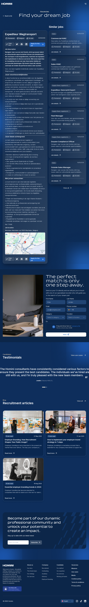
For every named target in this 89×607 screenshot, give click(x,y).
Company (45, 565)
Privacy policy (76, 586)
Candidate (60, 565)
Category (49, 314)
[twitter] (17, 44)
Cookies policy (76, 579)
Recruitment (45, 568)
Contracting (45, 571)
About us (30, 565)
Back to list (8, 16)
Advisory (44, 576)
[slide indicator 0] (42, 387)
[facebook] (22, 44)
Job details (54, 52)
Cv (47, 321)
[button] (69, 310)
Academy (44, 573)
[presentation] (66, 327)
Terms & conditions (77, 582)
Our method (60, 568)
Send (64, 334)
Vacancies (74, 565)
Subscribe (34, 542)
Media (73, 575)
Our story (29, 568)
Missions (74, 568)
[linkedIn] (26, 44)
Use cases (74, 572)
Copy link (10, 44)
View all (66, 188)
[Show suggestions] (63, 317)
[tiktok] (81, 601)
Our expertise (61, 571)
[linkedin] (85, 601)
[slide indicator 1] (45, 387)
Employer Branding (47, 579)
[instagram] (77, 601)
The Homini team (32, 571)
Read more (8, 453)
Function (69, 314)
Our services (30, 576)
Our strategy (30, 573)
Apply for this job (35, 44)
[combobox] (54, 317)
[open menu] (85, 4)
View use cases (77, 355)
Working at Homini (62, 576)
